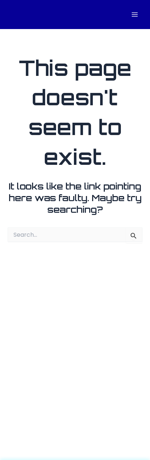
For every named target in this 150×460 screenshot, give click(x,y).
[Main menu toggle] (134, 15)
